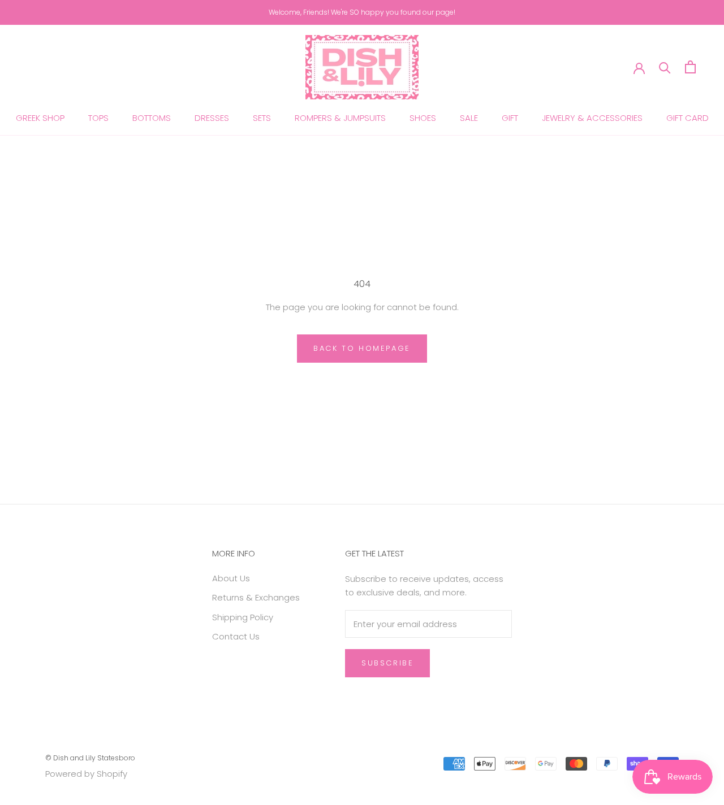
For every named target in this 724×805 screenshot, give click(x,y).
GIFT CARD (687, 118)
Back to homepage (362, 348)
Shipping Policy (242, 617)
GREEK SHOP (40, 118)
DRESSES (212, 118)
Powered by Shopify (86, 774)
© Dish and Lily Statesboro (90, 758)
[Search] (665, 67)
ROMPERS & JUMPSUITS (340, 118)
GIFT (510, 118)
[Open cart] (690, 66)
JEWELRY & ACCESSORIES (592, 118)
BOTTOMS (151, 118)
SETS (262, 118)
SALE (469, 118)
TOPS (98, 118)
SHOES (423, 118)
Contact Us (236, 636)
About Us (231, 578)
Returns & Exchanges (256, 597)
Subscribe (387, 663)
